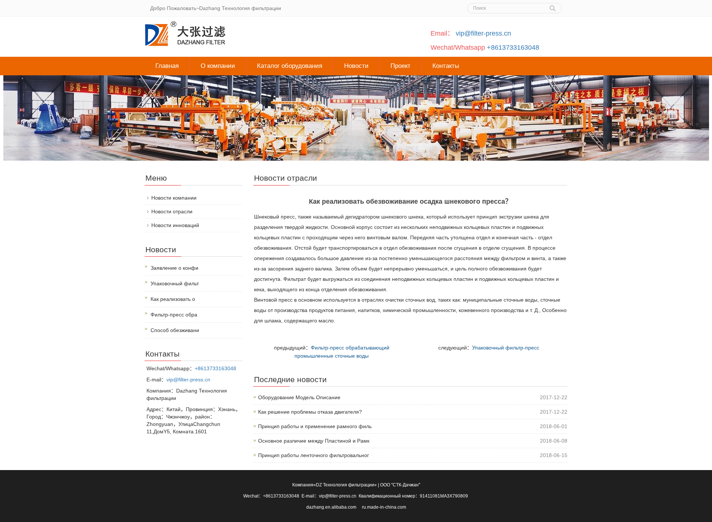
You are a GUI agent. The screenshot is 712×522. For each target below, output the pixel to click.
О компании (218, 65)
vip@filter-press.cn (483, 33)
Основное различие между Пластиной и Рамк (313, 441)
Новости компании (174, 198)
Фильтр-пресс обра (174, 315)
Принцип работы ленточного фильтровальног (313, 455)
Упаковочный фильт (175, 283)
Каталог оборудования (289, 65)
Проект (400, 65)
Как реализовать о (173, 299)
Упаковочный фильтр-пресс (505, 348)
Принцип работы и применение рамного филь (315, 426)
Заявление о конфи (174, 268)
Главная (167, 65)
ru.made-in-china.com (384, 507)
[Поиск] (552, 5)
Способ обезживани (175, 330)
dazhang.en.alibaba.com (331, 507)
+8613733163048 (513, 47)
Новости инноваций (175, 225)
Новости (356, 65)
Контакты (445, 65)
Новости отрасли (171, 211)
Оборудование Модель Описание (299, 397)
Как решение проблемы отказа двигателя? (310, 412)
